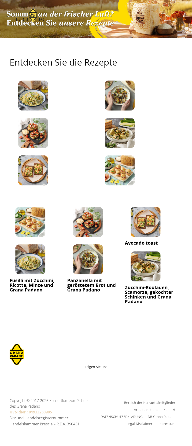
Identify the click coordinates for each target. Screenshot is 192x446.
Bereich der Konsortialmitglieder (149, 402)
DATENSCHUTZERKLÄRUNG (121, 416)
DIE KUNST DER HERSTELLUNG (102, 34)
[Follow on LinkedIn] (114, 378)
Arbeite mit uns (96, 329)
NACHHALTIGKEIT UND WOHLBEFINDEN (102, 61)
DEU (102, 309)
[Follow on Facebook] (73, 378)
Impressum (166, 423)
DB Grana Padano (161, 416)
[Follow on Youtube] (83, 378)
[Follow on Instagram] (93, 378)
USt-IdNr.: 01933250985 (31, 412)
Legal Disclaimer (139, 423)
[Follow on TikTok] (122, 378)
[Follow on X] (104, 378)
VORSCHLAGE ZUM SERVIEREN (102, 47)
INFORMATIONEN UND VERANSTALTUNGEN (102, 87)
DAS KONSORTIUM (102, 74)
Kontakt (169, 409)
